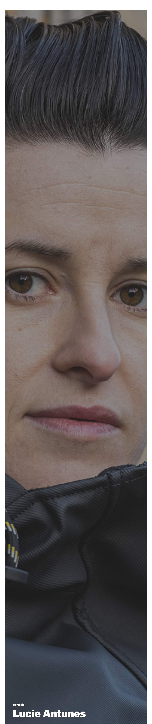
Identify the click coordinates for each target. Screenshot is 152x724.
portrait (18, 704)
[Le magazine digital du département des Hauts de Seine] (76, 8)
